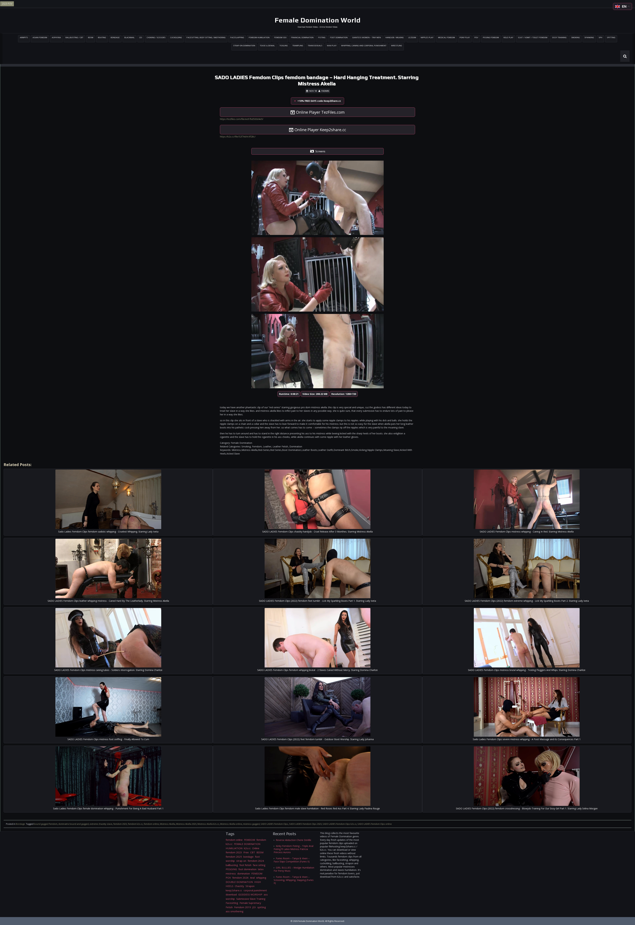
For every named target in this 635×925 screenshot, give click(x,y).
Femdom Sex (280, 37)
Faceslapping (237, 37)
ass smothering (234, 911)
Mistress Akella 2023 (186, 823)
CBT (252, 852)
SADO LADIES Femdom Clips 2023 (305, 823)
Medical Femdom (446, 37)
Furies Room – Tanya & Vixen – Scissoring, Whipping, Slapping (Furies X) (294, 880)
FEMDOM (249, 839)
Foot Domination (339, 37)
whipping (261, 877)
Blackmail (129, 37)
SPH (600, 37)
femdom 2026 (240, 877)
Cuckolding (176, 37)
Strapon (250, 886)
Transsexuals (315, 45)
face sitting (259, 865)
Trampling (297, 45)
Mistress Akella (167, 823)
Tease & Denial (267, 45)
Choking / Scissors (156, 37)
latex (261, 869)
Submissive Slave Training (250, 898)
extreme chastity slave (101, 823)
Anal (252, 877)
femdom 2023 (120, 823)
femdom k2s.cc (135, 823)
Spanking (589, 37)
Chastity (239, 886)
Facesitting (232, 903)
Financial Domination (302, 37)
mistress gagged (251, 823)
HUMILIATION (234, 848)
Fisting (321, 37)
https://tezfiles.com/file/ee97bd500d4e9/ (241, 119)
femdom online (151, 823)
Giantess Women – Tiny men (366, 37)
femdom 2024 (256, 860)
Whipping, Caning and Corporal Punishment (363, 45)
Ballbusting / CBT (74, 37)
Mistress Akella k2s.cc (208, 823)
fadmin (325, 90)
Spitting (611, 37)
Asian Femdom (40, 37)
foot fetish (245, 865)
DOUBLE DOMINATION (239, 882)
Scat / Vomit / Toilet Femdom (532, 37)
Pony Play (465, 37)
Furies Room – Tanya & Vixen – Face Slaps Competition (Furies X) (292, 860)
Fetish (229, 907)
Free (246, 852)
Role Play (508, 37)
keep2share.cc (234, 890)
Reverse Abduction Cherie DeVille (293, 840)
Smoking (575, 37)
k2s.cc (247, 848)
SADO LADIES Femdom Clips (274, 823)
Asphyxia (56, 37)
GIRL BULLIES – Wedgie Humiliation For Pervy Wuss (294, 869)
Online (255, 848)
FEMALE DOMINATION (247, 844)
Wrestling (396, 45)
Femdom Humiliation (259, 37)
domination (243, 873)
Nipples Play (427, 37)
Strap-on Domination (244, 45)
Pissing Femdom (491, 37)
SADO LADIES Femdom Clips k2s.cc (340, 823)
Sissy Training (559, 37)
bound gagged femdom (45, 823)
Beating (102, 37)
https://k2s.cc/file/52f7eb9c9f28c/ (237, 136)
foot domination (247, 869)
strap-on (241, 860)
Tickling (283, 45)
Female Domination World (317, 20)
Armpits (24, 37)
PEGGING (231, 869)
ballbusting (232, 865)
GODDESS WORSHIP (250, 894)
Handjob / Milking (394, 37)
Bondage (115, 37)
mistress (231, 873)
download (231, 894)
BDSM (90, 37)
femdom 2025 (234, 856)
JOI (254, 907)
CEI (140, 37)
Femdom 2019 (242, 907)
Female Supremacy (250, 903)
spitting (261, 907)
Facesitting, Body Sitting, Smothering (206, 37)
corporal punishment (255, 890)
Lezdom (412, 37)
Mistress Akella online (231, 823)
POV (476, 37)
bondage (248, 856)
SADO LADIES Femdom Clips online (375, 823)
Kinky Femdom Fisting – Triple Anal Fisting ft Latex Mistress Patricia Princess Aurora (293, 849)
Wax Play (332, 45)
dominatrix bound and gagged (73, 823)
